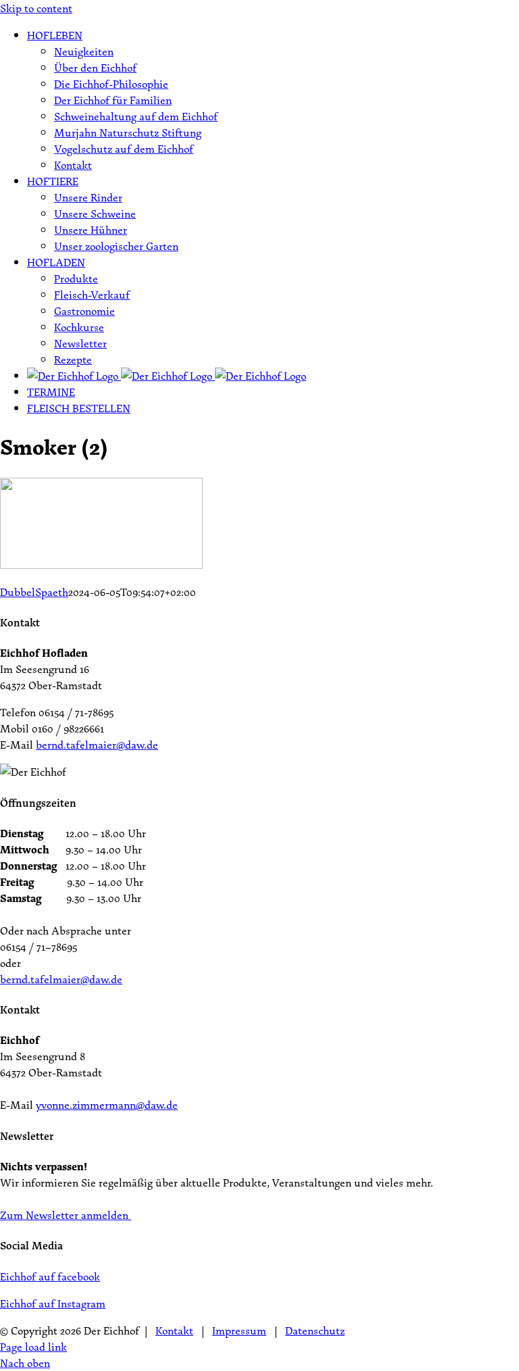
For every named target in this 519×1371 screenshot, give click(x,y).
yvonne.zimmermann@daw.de (107, 1105)
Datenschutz (315, 1330)
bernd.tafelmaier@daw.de (97, 745)
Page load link (33, 1347)
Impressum (239, 1330)
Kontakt (174, 1330)
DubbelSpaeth (34, 592)
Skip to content (36, 8)
